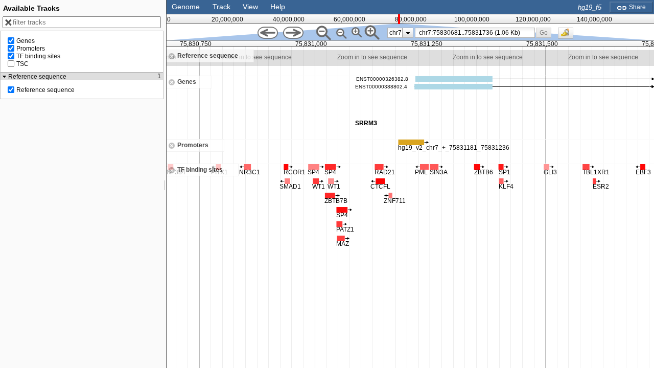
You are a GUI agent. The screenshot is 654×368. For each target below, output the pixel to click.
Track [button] (221, 7)
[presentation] (408, 32)
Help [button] (277, 7)
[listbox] (400, 33)
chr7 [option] (395, 32)
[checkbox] (568, 35)
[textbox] (476, 32)
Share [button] (636, 7)
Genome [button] (186, 7)
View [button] (250, 7)
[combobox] (475, 33)
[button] (544, 32)
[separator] (165, 184)
